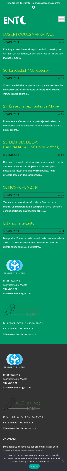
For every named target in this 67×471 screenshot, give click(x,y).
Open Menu (61, 19)
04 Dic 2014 (12, 42)
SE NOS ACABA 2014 (20, 187)
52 (62, 154)
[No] (63, 461)
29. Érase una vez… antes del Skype (31, 106)
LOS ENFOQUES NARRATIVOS (28, 34)
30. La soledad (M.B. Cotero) (26, 70)
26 (62, 114)
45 (62, 194)
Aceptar (34, 466)
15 (62, 78)
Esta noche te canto (18, 223)
